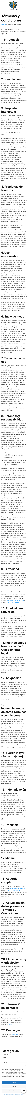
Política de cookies (8, 1094)
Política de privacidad (18, 1094)
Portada (3, 24)
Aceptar (14, 1082)
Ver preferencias (14, 1091)
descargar (15, 1034)
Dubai (4, 1060)
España (5, 1062)
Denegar (14, 1086)
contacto (11, 1024)
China (4, 1057)
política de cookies (14, 890)
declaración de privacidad (17, 888)
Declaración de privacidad (15, 600)
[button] (25, 1065)
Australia (5, 1054)
